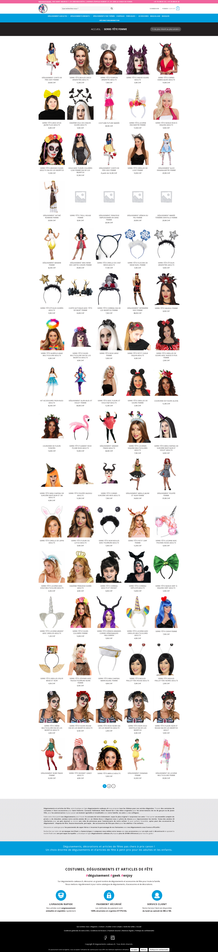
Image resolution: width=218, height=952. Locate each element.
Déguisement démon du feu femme (137, 216)
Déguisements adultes (57, 16)
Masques (165, 16)
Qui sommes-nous (83, 927)
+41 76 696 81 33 (173, 2)
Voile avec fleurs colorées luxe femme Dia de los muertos (80, 170)
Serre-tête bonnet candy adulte (80, 774)
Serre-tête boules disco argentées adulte (80, 79)
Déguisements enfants (80, 16)
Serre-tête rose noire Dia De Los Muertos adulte (109, 727)
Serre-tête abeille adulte (109, 773)
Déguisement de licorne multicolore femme (166, 774)
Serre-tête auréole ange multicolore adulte (52, 354)
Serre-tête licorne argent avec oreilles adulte (52, 632)
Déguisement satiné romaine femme (52, 216)
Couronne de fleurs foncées (52, 447)
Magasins (94, 927)
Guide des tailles (129, 927)
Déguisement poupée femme (166, 494)
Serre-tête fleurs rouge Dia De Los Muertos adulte (80, 727)
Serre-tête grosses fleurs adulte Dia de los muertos (52, 169)
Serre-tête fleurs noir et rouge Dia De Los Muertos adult (166, 728)
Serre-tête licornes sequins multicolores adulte (137, 448)
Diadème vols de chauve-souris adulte (80, 124)
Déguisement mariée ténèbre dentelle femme (166, 216)
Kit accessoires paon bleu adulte (51, 402)
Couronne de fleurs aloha (166, 401)
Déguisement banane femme (52, 264)
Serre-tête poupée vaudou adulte (80, 494)
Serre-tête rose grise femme (109, 354)
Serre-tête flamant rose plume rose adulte (80, 447)
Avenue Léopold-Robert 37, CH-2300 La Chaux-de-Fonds (109, 2)
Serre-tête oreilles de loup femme (137, 169)
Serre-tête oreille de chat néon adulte (109, 264)
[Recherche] (112, 8)
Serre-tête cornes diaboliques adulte (166, 79)
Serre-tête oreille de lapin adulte (52, 542)
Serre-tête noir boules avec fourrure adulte (109, 542)
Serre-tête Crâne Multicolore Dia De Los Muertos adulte (51, 728)
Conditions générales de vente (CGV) (76, 931)
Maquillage (155, 16)
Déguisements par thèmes (104, 16)
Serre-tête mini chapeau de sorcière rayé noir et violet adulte (166, 448)
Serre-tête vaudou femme (166, 308)
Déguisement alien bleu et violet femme (80, 402)
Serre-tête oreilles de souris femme (137, 402)
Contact (101, 927)
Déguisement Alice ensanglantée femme (166, 169)
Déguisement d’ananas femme (138, 774)
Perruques (130, 16)
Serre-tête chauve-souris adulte (137, 79)
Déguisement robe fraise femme (52, 774)
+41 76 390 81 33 (160, 2)
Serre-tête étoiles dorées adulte (51, 309)
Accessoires (144, 16)
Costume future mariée (109, 123)
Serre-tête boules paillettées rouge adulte (137, 679)
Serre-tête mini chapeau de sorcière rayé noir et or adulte (52, 495)
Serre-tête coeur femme (166, 631)
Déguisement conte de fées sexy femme (52, 79)
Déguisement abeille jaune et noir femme (137, 494)
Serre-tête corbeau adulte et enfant (109, 587)
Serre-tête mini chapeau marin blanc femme (109, 679)
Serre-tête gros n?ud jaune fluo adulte (51, 124)
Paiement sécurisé (114, 931)
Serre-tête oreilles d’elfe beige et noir (51, 679)
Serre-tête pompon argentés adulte (109, 79)
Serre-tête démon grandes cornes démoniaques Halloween (109, 633)
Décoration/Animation (109, 20)
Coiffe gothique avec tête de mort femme (80, 309)
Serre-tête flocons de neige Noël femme (138, 264)
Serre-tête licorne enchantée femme (137, 124)
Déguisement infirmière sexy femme (137, 309)
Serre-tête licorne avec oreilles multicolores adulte (137, 633)
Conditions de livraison (98, 931)
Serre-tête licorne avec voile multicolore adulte (51, 587)
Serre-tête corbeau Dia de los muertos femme (109, 309)
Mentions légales (128, 931)
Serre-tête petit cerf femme (137, 542)
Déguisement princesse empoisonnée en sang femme (109, 217)
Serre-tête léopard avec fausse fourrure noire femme (80, 680)
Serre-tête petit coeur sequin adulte (138, 354)
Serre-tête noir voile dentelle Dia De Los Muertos (137, 728)
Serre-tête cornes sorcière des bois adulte (109, 494)
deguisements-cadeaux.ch (105, 944)
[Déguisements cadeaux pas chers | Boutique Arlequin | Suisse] (48, 8)
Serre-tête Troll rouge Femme (80, 216)
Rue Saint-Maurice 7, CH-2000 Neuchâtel (68, 2)
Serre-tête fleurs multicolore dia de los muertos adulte (80, 355)
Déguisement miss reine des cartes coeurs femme (80, 264)
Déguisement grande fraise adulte (109, 447)
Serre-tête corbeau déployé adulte (137, 587)
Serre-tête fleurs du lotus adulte (80, 542)
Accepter (134, 950)
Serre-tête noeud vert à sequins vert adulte (166, 587)
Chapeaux (120, 16)
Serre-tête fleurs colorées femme (80, 632)
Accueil (96, 29)
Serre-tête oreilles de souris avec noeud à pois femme (166, 355)
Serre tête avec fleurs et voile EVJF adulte (109, 402)
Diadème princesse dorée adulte (80, 587)
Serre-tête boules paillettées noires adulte (166, 679)
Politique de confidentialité (144, 931)
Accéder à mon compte (114, 927)
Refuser (143, 950)
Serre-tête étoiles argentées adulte (166, 264)
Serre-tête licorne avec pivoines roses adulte (166, 542)
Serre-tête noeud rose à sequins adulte (166, 124)
